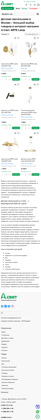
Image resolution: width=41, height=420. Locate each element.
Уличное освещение (8, 382)
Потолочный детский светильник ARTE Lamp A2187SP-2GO (29, 112)
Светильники (5, 361)
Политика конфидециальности (11, 318)
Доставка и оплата (7, 338)
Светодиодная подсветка (9, 379)
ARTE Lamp (7, 68)
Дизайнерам (5, 341)
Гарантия (4, 347)
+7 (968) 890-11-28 (7, 408)
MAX (38, 407)
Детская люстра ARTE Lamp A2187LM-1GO (28, 160)
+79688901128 (34, 4)
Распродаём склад (33, 8)
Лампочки (4, 385)
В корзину (16, 79)
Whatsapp (37, 411)
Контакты (4, 350)
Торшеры (4, 373)
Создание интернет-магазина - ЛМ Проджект (15, 321)
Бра (2, 364)
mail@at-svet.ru (6, 417)
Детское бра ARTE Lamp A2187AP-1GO (9, 65)
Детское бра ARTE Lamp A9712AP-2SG (29, 65)
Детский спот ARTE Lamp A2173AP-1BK (9, 111)
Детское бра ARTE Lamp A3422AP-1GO (9, 160)
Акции (3, 332)
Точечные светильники (8, 367)
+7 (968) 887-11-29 (7, 411)
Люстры (4, 358)
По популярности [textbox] (31, 34)
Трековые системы (7, 376)
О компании (5, 335)
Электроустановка (7, 388)
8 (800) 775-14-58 (7, 405)
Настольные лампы (7, 370)
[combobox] (32, 34)
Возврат (4, 344)
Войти (26, 4)
